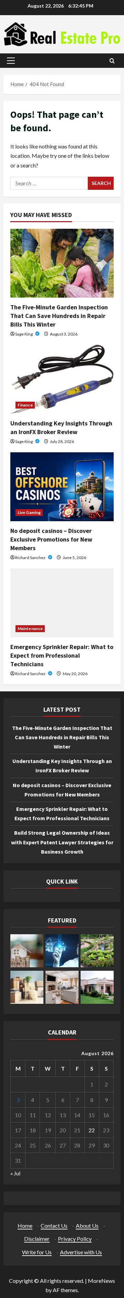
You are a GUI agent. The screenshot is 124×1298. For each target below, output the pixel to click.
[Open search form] (112, 61)
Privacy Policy (75, 1238)
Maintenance (30, 628)
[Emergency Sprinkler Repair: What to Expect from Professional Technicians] (62, 602)
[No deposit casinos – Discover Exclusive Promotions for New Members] (62, 486)
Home (25, 1225)
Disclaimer (37, 1238)
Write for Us (37, 1252)
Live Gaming (29, 512)
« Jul (15, 1173)
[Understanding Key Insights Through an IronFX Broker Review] (62, 379)
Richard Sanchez (30, 557)
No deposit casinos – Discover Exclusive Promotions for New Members (51, 539)
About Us (87, 1225)
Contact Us (54, 1225)
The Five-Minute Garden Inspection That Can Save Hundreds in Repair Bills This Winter (59, 315)
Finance (25, 405)
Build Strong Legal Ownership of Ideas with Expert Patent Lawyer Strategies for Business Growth (62, 842)
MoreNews (101, 1280)
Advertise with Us (81, 1252)
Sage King (24, 334)
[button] (10, 60)
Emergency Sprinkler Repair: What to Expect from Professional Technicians (61, 655)
